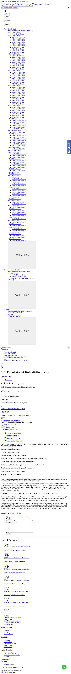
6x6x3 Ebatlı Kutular (18, 64)
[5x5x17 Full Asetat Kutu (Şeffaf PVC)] (1, 366)
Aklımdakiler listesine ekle (9, 429)
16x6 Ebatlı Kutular (15, 169)
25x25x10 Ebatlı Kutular (19, 210)
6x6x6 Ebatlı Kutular (18, 65)
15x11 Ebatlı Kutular (15, 150)
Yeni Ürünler (8, 642)
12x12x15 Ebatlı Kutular (19, 137)
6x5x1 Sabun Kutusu (18, 55)
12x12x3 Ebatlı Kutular (19, 140)
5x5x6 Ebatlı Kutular (18, 50)
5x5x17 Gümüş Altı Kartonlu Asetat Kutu (15, 550)
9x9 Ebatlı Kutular (14, 105)
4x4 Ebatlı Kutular (14, 32)
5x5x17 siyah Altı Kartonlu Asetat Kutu (14, 583)
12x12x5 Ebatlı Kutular (19, 142)
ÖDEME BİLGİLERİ (12, 436)
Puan (7, 523)
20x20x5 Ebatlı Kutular (19, 195)
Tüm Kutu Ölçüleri (10, 29)
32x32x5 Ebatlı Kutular (19, 225)
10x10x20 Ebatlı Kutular (19, 125)
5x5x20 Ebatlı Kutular (18, 45)
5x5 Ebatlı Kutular (14, 35)
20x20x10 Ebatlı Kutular (19, 189)
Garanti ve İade (8, 624)
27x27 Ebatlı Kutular (15, 220)
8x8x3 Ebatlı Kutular (18, 97)
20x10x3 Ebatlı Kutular (19, 179)
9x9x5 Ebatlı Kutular (18, 115)
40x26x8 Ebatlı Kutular (19, 240)
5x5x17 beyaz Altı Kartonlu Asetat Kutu (14, 572)
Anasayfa (5, 349)
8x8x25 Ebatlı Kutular (18, 95)
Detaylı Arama (8, 634)
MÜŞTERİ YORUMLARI (13, 441)
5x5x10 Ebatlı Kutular (18, 39)
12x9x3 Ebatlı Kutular (18, 145)
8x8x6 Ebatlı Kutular (18, 102)
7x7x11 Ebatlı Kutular (18, 72)
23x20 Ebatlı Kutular (15, 199)
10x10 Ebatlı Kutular (15, 119)
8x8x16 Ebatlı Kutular (18, 89)
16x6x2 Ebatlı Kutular (18, 170)
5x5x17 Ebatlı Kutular (18, 44)
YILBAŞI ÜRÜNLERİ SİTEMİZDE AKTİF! (14, 1)
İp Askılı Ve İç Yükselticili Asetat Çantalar (21, 278)
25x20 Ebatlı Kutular (15, 205)
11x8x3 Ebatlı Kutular (18, 132)
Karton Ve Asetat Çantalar (12, 270)
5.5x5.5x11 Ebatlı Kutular (19, 37)
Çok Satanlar (28, 30)
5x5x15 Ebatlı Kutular (18, 42)
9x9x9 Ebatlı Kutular (18, 117)
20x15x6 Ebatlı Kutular (19, 185)
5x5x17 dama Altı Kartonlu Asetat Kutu (14, 606)
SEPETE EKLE (7, 421)
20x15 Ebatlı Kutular (15, 182)
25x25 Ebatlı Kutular (15, 209)
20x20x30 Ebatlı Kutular (19, 194)
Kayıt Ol (27, 4)
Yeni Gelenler (12, 30)
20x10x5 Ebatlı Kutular (19, 180)
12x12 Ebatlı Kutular (15, 134)
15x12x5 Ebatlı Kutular (19, 157)
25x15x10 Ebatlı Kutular (19, 202)
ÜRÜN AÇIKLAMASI (12, 433)
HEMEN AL (19, 421)
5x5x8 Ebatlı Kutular (18, 52)
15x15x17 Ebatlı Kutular (19, 164)
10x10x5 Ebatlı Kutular (19, 129)
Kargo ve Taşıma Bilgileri (12, 622)
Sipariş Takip (8, 645)
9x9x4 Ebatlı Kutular (18, 114)
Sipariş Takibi (37, 4)
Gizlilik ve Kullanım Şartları (12, 621)
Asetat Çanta (12, 280)
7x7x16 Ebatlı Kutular (18, 75)
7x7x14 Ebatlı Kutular (18, 74)
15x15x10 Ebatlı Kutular (19, 160)
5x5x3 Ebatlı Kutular (18, 47)
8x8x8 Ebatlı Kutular (18, 104)
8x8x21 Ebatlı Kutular (18, 94)
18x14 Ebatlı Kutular (15, 172)
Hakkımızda (8, 647)
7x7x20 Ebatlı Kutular (18, 77)
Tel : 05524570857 (7, 4)
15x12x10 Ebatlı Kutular (19, 154)
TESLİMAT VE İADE (12, 438)
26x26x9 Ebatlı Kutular (19, 219)
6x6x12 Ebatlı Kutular (18, 59)
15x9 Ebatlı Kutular (15, 147)
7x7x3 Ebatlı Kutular (18, 80)
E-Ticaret (9, 672)
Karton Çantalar (13, 273)
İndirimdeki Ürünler (10, 643)
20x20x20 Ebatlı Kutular (19, 190)
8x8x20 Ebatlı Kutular (18, 92)
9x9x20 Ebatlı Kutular (18, 110)
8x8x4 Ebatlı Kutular (18, 99)
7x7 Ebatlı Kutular (14, 70)
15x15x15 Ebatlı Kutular (19, 162)
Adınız (8, 517)
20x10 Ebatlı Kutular (15, 177)
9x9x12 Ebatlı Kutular (18, 107)
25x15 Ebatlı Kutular (15, 200)
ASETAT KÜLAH (14, 316)
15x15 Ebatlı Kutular (15, 159)
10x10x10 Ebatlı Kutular (19, 120)
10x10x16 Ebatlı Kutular (19, 124)
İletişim (46, 4)
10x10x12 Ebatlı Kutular (19, 122)
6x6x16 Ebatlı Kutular (18, 60)
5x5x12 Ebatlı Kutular (18, 40)
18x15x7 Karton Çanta (18, 275)
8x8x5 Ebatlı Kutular (18, 100)
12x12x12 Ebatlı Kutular (19, 135)
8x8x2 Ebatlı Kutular (18, 90)
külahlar (6, 309)
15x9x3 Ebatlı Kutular (18, 149)
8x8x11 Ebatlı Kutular (18, 87)
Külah (11, 314)
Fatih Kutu (8, 380)
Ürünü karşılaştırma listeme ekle (11, 424)
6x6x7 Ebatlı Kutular (18, 67)
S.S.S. (6, 632)
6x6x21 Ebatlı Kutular (18, 62)
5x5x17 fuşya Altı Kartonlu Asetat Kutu (14, 595)
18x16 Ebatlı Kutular (15, 175)
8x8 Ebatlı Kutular (14, 85)
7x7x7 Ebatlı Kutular (18, 84)
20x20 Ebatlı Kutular (15, 187)
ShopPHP (3, 672)
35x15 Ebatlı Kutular (15, 232)
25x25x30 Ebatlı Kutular (19, 214)
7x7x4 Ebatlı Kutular (18, 82)
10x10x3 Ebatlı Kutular (19, 127)
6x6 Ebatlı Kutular (14, 54)
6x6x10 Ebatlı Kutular (18, 57)
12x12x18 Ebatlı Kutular (19, 139)
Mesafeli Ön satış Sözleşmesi (12, 617)
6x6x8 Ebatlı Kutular (18, 69)
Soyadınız (9, 519)
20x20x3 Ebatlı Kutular (19, 192)
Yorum (8, 532)
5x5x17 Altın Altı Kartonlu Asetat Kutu (14, 561)
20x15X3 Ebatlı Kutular (19, 184)
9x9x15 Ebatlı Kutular (18, 109)
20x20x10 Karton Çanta (19, 276)
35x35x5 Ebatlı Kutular (19, 237)
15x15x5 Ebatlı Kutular (19, 167)
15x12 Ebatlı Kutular (15, 152)
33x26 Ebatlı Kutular (15, 227)
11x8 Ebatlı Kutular (15, 130)
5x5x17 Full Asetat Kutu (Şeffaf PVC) (15, 357)
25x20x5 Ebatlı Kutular (19, 207)
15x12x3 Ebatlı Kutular (19, 155)
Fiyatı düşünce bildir (7, 427)
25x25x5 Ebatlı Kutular (19, 215)
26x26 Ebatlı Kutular (15, 217)
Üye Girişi (18, 4)
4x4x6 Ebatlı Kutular (18, 34)
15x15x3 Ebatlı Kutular (19, 165)
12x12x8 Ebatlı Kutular (19, 144)
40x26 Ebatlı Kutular (15, 239)
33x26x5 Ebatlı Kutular (19, 229)
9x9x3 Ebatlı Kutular (18, 112)
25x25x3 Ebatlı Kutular (19, 212)
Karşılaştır (4, 426)
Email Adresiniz (10, 521)
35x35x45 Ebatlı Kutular (19, 235)
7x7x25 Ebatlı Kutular (18, 79)
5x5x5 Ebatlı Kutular (18, 49)
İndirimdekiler (20, 30)
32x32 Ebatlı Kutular (15, 224)
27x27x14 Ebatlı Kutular (19, 222)
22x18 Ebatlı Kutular (15, 197)
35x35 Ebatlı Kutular (15, 234)
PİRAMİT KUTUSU (15, 312)
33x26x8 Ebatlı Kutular (19, 230)
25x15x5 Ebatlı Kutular (19, 204)
